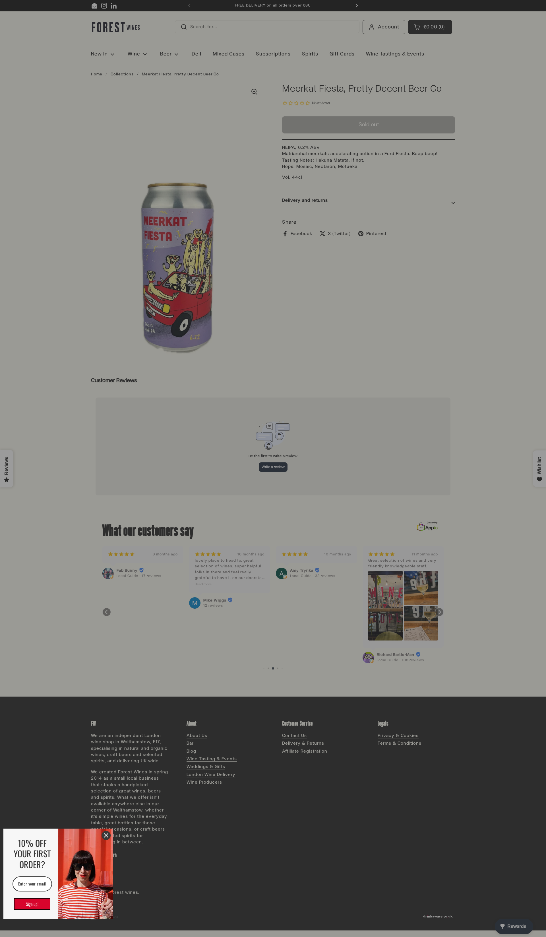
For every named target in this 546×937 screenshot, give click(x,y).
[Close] (106, 835)
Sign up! (32, 904)
